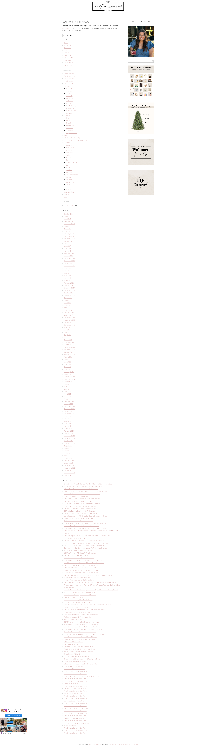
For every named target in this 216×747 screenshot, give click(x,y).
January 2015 (68, 374)
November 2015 (69, 350)
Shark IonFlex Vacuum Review (73, 597)
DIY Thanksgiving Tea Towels (73, 644)
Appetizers (69, 120)
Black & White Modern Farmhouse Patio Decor (79, 612)
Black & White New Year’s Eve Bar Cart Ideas (79, 558)
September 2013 (69, 414)
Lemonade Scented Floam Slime (74, 701)
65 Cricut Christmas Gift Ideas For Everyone (78, 521)
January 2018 (68, 285)
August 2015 (68, 357)
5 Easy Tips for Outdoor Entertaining (76, 607)
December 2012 (69, 436)
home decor (69, 172)
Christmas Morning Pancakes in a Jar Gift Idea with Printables (84, 634)
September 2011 (69, 473)
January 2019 (68, 256)
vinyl (67, 187)
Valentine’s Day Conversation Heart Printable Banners (82, 494)
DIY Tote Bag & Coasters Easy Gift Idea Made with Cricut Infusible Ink (87, 536)
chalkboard (69, 152)
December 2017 (69, 288)
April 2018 (67, 278)
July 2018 (67, 271)
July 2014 (67, 389)
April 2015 (67, 367)
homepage (65, 28)
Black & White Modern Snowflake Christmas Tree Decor (82, 627)
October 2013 (68, 411)
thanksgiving (70, 108)
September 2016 (69, 325)
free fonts (69, 167)
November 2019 (69, 239)
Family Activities (69, 76)
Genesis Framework (95, 744)
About (66, 43)
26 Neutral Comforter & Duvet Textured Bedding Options (83, 486)
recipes (66, 118)
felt (67, 165)
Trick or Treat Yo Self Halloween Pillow (76, 656)
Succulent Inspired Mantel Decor (74, 718)
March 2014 (68, 399)
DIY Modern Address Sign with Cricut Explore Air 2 (80, 501)
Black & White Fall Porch (72, 654)
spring (66, 135)
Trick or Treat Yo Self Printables (74, 669)
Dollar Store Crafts (72, 162)
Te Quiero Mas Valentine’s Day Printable (77, 617)
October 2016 (68, 322)
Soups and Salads (71, 133)
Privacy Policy (68, 62)
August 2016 (68, 327)
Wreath (66, 194)
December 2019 (69, 236)
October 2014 (68, 382)
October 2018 (68, 263)
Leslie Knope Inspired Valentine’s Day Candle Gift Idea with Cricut (85, 516)
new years (69, 103)
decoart (68, 157)
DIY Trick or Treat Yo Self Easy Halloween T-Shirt (80, 568)
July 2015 (67, 359)
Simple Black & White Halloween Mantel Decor (79, 649)
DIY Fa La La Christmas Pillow (73, 642)
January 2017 (68, 315)
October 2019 (68, 241)
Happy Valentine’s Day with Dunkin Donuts (78, 550)
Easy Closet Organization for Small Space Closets (80, 592)
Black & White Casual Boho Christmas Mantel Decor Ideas (83, 560)
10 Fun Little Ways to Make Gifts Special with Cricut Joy (82, 504)
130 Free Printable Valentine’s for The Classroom (80, 553)
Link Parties (68, 60)
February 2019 (69, 253)
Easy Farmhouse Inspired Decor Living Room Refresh (81, 614)
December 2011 (69, 465)
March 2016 (68, 340)
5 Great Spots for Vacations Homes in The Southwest (81, 489)
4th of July (69, 88)
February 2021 (69, 221)
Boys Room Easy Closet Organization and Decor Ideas (81, 676)
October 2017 (68, 293)
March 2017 (68, 310)
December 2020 (69, 224)
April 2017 (67, 308)
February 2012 (69, 460)
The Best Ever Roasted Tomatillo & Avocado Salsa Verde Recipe (85, 523)
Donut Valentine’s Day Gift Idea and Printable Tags (80, 513)
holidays (67, 86)
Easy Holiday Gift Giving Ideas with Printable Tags (80, 637)
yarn (65, 197)
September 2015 (69, 354)
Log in (136, 744)
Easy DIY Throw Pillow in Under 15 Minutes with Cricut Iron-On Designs (87, 605)
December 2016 (69, 317)
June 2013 (67, 421)
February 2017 (69, 313)
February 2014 (69, 401)
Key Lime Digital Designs (116, 744)
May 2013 (67, 423)
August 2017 (68, 298)
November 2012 (69, 438)
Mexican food (68, 113)
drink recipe (70, 125)
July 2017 (67, 300)
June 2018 (67, 273)
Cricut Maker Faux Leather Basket (75, 661)
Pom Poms (67, 115)
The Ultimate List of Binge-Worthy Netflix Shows (80, 506)
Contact (66, 53)
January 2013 (68, 433)
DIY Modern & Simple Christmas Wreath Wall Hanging (82, 499)
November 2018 (69, 261)
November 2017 (69, 290)
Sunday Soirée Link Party (72, 138)
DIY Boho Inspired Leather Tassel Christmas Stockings (81, 565)
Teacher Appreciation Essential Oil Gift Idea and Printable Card (84, 540)
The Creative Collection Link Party (75, 140)
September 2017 (69, 295)
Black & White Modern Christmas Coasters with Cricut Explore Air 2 (86, 528)
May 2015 (67, 364)
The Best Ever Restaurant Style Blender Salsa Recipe (81, 526)
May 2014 (67, 394)
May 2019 (67, 248)
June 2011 (67, 475)
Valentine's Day (71, 111)
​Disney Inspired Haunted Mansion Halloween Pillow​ (81, 664)
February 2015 (69, 372)
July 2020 (67, 226)
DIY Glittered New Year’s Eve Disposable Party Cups (81, 622)
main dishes (69, 128)
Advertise (67, 48)
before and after (71, 150)
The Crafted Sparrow (108, 9)
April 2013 (67, 426)
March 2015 (68, 369)
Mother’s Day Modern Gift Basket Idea (76, 723)
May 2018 (67, 276)
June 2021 (67, 219)
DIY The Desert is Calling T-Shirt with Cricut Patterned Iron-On (84, 610)
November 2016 (69, 320)
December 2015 (69, 347)
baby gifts (69, 145)
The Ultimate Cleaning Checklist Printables (78, 600)
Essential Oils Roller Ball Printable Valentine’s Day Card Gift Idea (85, 548)
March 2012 (68, 458)
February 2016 (69, 342)
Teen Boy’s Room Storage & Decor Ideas (77, 602)
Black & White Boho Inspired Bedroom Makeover (80, 595)
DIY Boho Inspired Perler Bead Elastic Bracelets (80, 508)
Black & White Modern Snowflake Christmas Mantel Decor (83, 629)
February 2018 (69, 283)
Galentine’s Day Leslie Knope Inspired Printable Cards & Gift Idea (85, 491)
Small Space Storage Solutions (74, 619)
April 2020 (67, 229)
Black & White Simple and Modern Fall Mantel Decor (81, 573)
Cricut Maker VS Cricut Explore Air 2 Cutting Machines (82, 659)
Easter (68, 93)
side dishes (69, 130)
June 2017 (67, 303)
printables (69, 81)
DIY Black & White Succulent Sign (75, 688)
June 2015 (67, 362)
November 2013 (69, 409)
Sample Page (68, 65)
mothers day (70, 101)
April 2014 (67, 396)
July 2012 (67, 448)
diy (67, 160)
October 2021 (68, 214)
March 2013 (68, 428)
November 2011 (69, 468)
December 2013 (69, 406)
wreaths (68, 189)
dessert (68, 123)
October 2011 (68, 470)
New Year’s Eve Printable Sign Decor (76, 555)
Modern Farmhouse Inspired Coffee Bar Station (79, 580)
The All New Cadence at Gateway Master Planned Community (84, 563)
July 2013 (67, 419)
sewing (68, 184)
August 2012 (68, 446)
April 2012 (67, 455)
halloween (69, 98)
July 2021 (67, 216)
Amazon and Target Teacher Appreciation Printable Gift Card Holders (86, 543)
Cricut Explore (69, 74)
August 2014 (68, 386)
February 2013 (69, 431)
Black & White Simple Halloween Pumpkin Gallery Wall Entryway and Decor (88, 484)
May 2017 (67, 305)
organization (70, 182)
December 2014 (69, 377)
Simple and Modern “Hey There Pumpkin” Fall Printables (82, 570)
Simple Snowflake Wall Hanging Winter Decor (79, 518)
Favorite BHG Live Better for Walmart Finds (78, 647)
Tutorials (67, 143)
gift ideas (69, 170)
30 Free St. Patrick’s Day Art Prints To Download (79, 511)
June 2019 (67, 246)
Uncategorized (69, 192)
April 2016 (67, 337)
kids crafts (69, 180)
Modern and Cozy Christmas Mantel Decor (78, 496)
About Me (67, 45)
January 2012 (68, 463)
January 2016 (68, 345)
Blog (65, 50)
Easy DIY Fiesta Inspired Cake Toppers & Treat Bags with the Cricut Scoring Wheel (91, 590)
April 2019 (67, 251)
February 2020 (69, 234)
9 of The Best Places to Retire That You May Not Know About (84, 545)
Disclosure (67, 55)
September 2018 (69, 266)
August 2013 (68, 416)
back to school (70, 147)
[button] (24, 732)
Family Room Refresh (71, 684)
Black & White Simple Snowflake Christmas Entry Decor (82, 624)
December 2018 (69, 258)
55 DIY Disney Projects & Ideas (74, 693)
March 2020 (68, 231)
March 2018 (68, 280)
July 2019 (67, 243)
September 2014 (69, 384)
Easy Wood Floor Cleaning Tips (74, 538)
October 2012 (68, 441)
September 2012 (69, 443)
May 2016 (67, 335)
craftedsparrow (69, 205)
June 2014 (67, 391)
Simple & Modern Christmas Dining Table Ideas (79, 639)
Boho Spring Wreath (70, 725)
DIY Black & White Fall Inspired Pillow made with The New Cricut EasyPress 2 (89, 575)
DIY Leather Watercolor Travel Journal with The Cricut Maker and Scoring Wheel (90, 582)
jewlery (68, 177)
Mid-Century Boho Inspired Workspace (77, 577)
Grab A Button (68, 58)
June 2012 (67, 451)
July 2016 (67, 330)
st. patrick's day (71, 106)
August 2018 (68, 268)
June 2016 (67, 332)
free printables (69, 78)
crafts (68, 155)
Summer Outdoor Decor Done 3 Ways (76, 708)
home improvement (72, 175)
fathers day (69, 96)
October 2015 (68, 352)
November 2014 (69, 379)
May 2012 (67, 453)
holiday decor (68, 83)
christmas (69, 91)
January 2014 (68, 404)
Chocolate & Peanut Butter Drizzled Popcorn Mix (80, 632)
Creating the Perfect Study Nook (74, 666)
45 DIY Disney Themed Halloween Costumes (78, 651)
